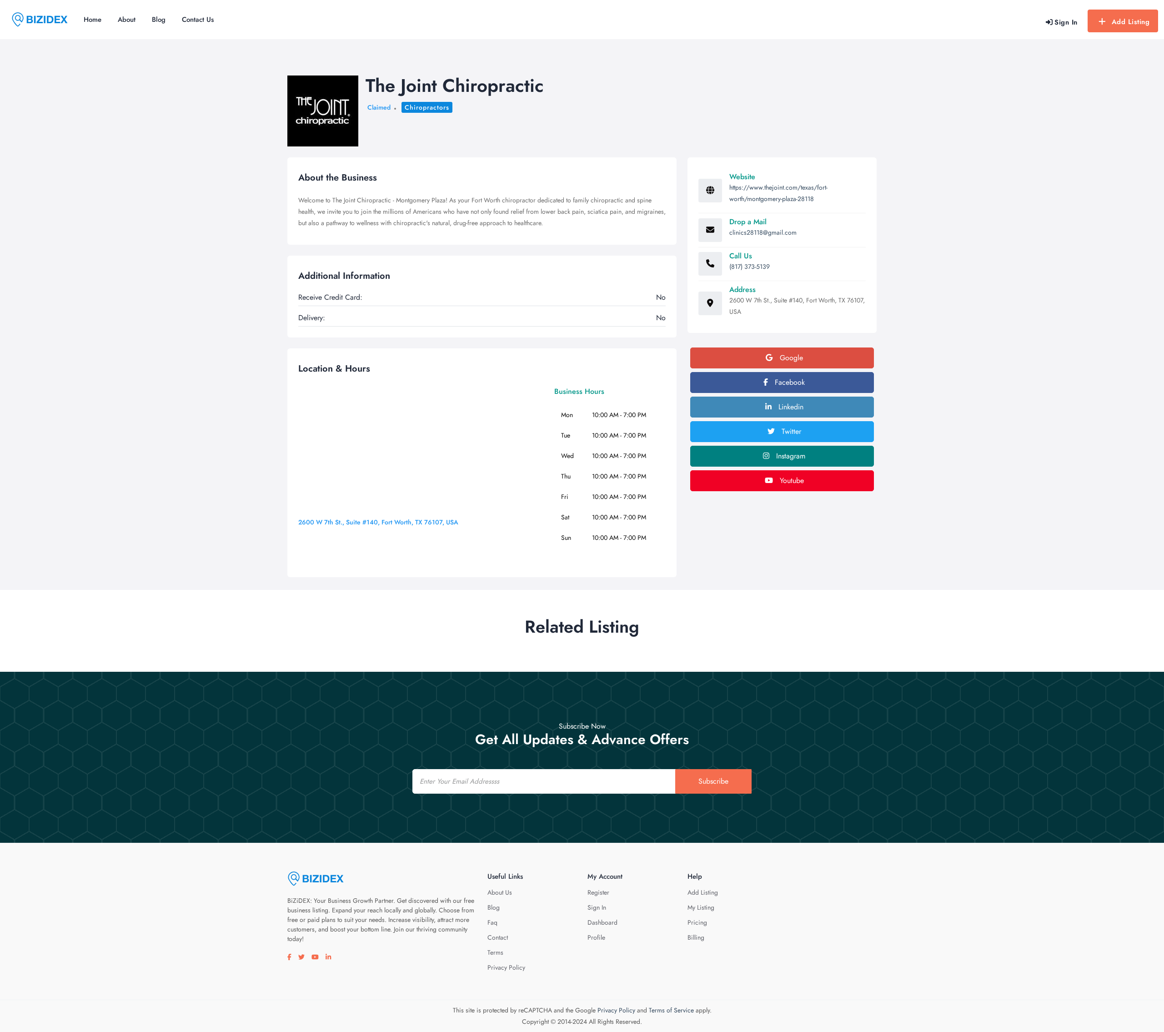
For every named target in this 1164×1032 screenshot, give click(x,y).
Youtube (791, 480)
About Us (499, 892)
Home (92, 20)
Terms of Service (671, 1010)
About (126, 20)
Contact (497, 937)
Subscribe (713, 781)
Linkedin (789, 407)
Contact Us (198, 20)
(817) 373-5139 (749, 266)
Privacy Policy (506, 967)
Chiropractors (427, 107)
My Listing (700, 907)
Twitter (790, 431)
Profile (596, 937)
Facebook (789, 382)
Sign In (596, 907)
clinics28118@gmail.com (763, 232)
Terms (495, 952)
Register (598, 892)
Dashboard (602, 922)
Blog (159, 20)
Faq (492, 922)
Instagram (789, 456)
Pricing (697, 922)
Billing (695, 937)
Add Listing (1131, 22)
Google (790, 357)
